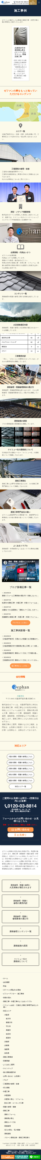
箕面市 (8, 1038)
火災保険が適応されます (20, 886)
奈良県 (6, 1053)
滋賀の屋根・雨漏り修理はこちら (20, 780)
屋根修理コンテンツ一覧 (20, 931)
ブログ (5, 1080)
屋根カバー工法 (10, 1122)
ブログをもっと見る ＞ (20, 623)
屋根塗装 (7, 1133)
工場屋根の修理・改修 (11, 1084)
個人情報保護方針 (9, 1072)
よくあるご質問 (8, 1064)
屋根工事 (6, 1110)
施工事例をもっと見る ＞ (20, 666)
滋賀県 (6, 1049)
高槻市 (8, 1030)
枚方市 (8, 1018)
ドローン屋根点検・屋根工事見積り (17, 1137)
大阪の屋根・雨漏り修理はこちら (20, 756)
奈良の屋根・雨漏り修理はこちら (20, 774)
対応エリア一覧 (20, 786)
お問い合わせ (22, 829)
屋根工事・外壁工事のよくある (17, 1001)
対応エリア (7, 1011)
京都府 (6, 1041)
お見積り (22, 835)
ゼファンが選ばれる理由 (12, 990)
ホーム (5, 978)
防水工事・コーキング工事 (13, 1103)
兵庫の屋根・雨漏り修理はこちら (20, 768)
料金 (4, 986)
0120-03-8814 (22, 2)
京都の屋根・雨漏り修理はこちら (20, 762)
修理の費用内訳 (20, 902)
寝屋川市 (9, 1022)
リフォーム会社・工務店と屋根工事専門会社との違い (20, 1006)
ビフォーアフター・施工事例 (13, 994)
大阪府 (6, 1015)
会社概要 (6, 982)
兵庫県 (6, 1045)
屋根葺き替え (9, 1118)
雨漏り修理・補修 (9, 1107)
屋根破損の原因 (20, 946)
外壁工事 (6, 1091)
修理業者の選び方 (20, 917)
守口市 (8, 1026)
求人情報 (6, 1087)
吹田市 (8, 1034)
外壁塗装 (7, 1095)
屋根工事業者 (8, 1057)
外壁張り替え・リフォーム (13, 1099)
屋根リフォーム (10, 1114)
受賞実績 (6, 1061)
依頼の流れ (7, 997)
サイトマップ (8, 1068)
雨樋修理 (7, 1126)
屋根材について (20, 960)
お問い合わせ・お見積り (12, 1076)
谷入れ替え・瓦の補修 (12, 1130)
